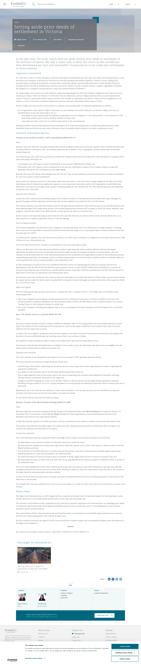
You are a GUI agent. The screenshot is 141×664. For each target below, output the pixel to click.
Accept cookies (125, 646)
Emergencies (79, 634)
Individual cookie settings (33, 658)
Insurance (64, 598)
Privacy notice (111, 637)
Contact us (76, 640)
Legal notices (111, 634)
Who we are (43, 634)
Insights (16, 22)
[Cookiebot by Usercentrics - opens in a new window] (12, 660)
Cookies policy (111, 640)
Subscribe (76, 637)
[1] (17, 532)
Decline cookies (125, 659)
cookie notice (44, 650)
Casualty (64, 595)
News (40, 640)
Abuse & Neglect (67, 593)
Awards (41, 637)
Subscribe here (103, 615)
